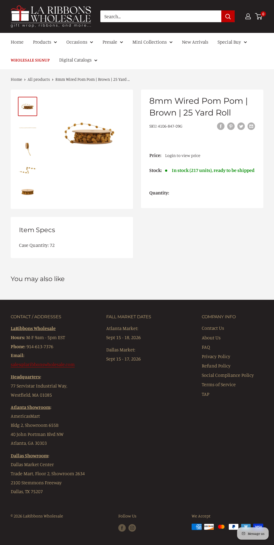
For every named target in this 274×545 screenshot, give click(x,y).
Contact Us (213, 328)
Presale (109, 42)
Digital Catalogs (75, 60)
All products (39, 79)
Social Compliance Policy (228, 375)
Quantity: (159, 192)
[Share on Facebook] (220, 126)
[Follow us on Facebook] (122, 528)
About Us (211, 337)
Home (17, 42)
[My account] (248, 16)
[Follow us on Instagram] (132, 528)
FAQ (206, 347)
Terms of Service (219, 384)
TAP (205, 394)
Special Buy (229, 42)
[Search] (228, 16)
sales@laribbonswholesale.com (43, 364)
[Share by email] (251, 126)
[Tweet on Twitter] (241, 126)
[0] (259, 16)
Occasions (76, 42)
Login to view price (182, 155)
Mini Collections (149, 42)
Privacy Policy (216, 356)
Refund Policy (216, 366)
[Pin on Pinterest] (231, 126)
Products (42, 42)
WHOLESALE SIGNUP (30, 60)
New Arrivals (195, 42)
